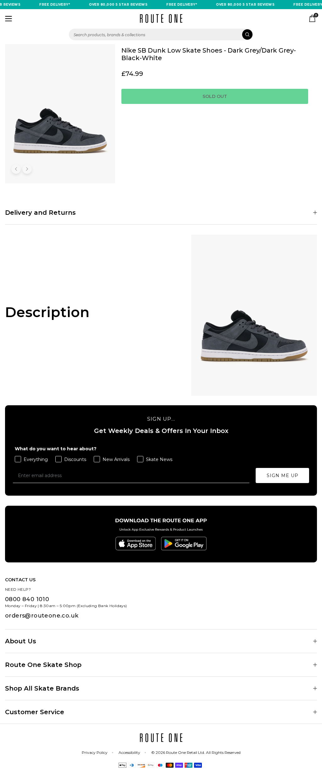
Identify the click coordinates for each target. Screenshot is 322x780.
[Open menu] (8, 18)
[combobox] (161, 34)
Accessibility (129, 752)
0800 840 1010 (27, 599)
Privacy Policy (95, 752)
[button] (16, 169)
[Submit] (247, 34)
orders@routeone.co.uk (41, 615)
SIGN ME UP (282, 475)
